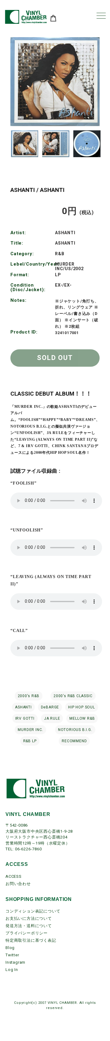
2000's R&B (28, 696)
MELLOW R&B (82, 718)
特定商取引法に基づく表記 (31, 940)
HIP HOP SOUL (81, 707)
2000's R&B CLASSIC (72, 696)
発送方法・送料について (29, 926)
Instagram (15, 962)
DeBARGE (50, 707)
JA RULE (52, 718)
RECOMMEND (74, 741)
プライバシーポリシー (27, 933)
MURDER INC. (30, 729)
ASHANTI (23, 707)
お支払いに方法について (29, 918)
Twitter (12, 955)
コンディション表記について (33, 911)
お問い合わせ (18, 884)
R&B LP (30, 741)
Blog (10, 948)
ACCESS (14, 876)
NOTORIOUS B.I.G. (75, 729)
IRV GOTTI (25, 718)
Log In (12, 969)
